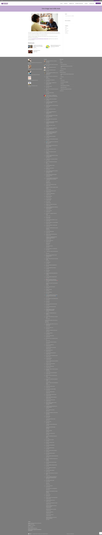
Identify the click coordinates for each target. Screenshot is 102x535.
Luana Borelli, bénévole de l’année (50, 446)
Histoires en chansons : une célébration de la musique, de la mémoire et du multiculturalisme (51, 96)
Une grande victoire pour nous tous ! (50, 499)
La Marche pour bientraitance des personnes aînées (51, 435)
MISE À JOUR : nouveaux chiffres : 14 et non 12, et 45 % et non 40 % (52, 323)
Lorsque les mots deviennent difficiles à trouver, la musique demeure (38, 46)
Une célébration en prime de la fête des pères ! (51, 423)
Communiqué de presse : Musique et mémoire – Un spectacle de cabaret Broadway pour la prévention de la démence (51, 132)
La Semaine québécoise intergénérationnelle (51, 276)
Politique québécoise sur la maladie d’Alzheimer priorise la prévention (50, 310)
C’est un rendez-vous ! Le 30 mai (50, 438)
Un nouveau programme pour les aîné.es (51, 267)
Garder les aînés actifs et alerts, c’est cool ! (51, 190)
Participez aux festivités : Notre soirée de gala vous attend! (52, 382)
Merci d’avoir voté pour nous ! (49, 326)
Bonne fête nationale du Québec (50, 92)
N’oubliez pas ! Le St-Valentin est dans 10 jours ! (51, 329)
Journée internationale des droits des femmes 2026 (51, 162)
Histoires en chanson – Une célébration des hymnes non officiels (51, 83)
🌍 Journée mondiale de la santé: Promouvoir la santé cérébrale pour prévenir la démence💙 (51, 295)
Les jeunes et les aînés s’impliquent (50, 469)
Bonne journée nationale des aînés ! (50, 390)
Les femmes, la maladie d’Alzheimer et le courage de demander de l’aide (52, 156)
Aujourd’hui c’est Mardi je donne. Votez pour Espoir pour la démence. (51, 505)
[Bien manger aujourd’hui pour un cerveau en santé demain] (29, 67)
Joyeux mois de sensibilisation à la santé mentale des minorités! (52, 412)
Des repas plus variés (48, 420)
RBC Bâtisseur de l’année (49, 429)
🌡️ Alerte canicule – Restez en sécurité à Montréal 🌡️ (52, 252)
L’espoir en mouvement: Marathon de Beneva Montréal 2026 (67, 74)
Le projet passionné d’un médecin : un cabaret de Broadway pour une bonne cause (52, 122)
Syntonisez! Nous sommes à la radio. (50, 385)
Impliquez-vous (61, 70)
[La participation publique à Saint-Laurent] (29, 78)
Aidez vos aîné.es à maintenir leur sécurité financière (51, 152)
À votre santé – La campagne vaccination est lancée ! (51, 214)
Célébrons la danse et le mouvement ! (50, 286)
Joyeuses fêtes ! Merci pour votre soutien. (51, 346)
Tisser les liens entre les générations (50, 444)
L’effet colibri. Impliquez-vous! (49, 240)
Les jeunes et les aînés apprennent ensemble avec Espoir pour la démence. (52, 207)
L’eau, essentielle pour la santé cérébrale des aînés (52, 298)
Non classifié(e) (67, 30)
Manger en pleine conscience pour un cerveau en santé (52, 316)
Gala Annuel (62, 76)
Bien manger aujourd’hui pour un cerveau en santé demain (51, 61)
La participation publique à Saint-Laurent (33, 80)
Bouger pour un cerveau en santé (50, 441)
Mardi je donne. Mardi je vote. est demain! (51, 508)
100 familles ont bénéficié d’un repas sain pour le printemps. (52, 458)
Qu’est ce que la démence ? (64, 64)
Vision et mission (63, 80)
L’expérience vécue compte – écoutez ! (50, 125)
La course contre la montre (49, 484)
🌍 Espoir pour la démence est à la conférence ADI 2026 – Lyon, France (52, 142)
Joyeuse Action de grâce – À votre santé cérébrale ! (52, 222)
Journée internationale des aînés (50, 231)
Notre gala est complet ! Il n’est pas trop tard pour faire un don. (52, 368)
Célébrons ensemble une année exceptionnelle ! (51, 496)
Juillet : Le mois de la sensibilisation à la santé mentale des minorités (51, 255)
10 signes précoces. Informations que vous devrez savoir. (66, 66)
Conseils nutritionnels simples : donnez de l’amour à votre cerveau (51, 320)
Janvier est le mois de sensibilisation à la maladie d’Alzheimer (51, 491)
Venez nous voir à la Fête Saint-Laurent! (32, 85)
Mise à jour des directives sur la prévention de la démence (55, 46)
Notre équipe (62, 83)
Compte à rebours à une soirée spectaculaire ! (51, 371)
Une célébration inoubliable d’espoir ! (50, 193)
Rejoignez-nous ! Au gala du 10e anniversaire (51, 204)
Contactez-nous (62, 90)
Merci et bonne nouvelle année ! (50, 343)
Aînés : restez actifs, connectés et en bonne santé (34, 74)
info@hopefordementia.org (34, 527)
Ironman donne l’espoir (49, 357)
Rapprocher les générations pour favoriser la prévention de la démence (35, 63)
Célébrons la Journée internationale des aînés (51, 234)
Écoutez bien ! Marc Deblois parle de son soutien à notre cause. (52, 228)
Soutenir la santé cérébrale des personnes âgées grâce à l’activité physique (51, 116)
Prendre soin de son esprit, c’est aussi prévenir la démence (52, 283)
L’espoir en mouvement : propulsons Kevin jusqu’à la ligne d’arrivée (52, 106)
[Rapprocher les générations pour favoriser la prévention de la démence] (29, 60)
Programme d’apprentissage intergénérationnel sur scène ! (51, 273)
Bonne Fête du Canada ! (49, 86)
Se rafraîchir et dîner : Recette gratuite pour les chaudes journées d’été (51, 406)
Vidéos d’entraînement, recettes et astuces (51, 393)
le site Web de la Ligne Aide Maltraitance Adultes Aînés (39, 38)
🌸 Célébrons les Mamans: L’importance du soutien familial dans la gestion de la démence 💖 (52, 280)
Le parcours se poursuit (49, 210)
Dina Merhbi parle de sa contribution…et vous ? (51, 219)
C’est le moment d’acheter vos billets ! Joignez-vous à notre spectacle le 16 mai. (51, 128)
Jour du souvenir (48, 201)
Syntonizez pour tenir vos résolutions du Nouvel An (52, 338)
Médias (66, 29)
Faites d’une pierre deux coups (49, 513)
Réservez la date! (48, 415)
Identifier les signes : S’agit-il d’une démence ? (51, 396)
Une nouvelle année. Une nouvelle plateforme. (51, 487)
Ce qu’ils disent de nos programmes (36, 51)
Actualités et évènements (63, 72)
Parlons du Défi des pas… (49, 292)
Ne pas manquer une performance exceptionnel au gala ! (51, 378)
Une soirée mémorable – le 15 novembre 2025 (51, 248)
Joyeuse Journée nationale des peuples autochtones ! (50, 426)
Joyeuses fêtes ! (48, 181)
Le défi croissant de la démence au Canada (51, 184)
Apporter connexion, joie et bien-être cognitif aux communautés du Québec (52, 171)
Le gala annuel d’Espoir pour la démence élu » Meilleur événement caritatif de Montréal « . (51, 476)
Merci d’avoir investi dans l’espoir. (50, 365)
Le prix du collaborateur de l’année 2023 (51, 466)
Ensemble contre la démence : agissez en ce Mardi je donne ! (52, 187)
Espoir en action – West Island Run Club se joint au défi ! (52, 89)
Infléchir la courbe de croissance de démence (51, 449)
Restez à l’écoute (48, 243)
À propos (61, 78)
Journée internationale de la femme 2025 (51, 306)
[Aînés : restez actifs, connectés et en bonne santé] (29, 72)
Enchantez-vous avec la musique (50, 334)
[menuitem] (2, 0)
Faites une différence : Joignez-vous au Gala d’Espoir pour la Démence (51, 402)
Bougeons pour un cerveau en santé (50, 432)
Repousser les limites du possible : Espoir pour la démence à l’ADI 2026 (52, 146)
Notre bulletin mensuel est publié (50, 479)
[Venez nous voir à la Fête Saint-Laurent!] (29, 83)
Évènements (66, 28)
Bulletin (66, 27)
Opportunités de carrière (63, 87)
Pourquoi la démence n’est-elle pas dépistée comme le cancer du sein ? (51, 175)
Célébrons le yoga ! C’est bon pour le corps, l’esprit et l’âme (52, 259)
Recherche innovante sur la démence (50, 362)
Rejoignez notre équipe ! (49, 289)
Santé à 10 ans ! (48, 270)
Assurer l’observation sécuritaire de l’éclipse (51, 461)
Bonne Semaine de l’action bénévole (50, 452)
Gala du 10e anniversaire (49, 196)
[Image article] (30, 46)
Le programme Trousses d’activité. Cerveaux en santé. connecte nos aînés (51, 102)
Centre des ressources (63, 68)
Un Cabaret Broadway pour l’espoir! (50, 165)
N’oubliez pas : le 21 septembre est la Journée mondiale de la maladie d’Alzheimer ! (51, 237)
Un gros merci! (48, 301)
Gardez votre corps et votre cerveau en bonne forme (51, 375)
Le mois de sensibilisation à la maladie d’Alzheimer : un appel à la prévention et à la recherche (52, 178)
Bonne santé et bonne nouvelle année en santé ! (52, 354)
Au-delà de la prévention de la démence (50, 136)
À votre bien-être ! (48, 262)
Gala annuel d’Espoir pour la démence (65, 85)
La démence (61, 62)
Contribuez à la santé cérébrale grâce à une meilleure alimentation (51, 112)
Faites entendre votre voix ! (49, 349)
